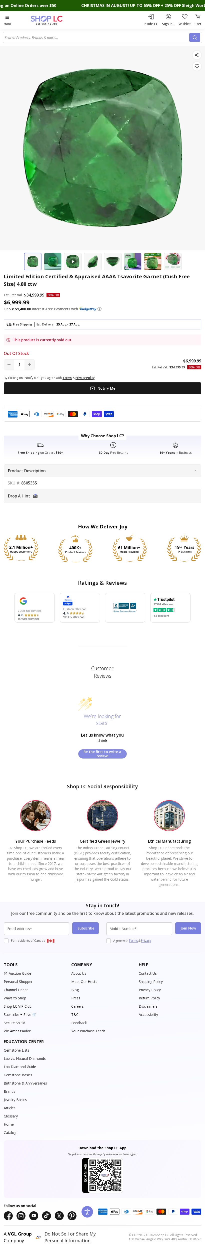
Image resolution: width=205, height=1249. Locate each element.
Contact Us (148, 973)
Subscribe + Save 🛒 (20, 1014)
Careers (77, 1006)
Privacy (146, 940)
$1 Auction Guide (17, 973)
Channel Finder (16, 989)
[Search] (194, 37)
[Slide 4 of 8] (93, 261)
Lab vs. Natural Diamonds (25, 1058)
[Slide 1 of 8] (33, 261)
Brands (9, 1091)
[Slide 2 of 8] (53, 261)
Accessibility (148, 1014)
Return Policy (149, 998)
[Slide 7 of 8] (153, 261)
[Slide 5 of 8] (113, 261)
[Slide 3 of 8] (73, 261)
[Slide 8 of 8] (173, 261)
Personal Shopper (18, 981)
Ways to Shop (15, 998)
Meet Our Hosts (84, 981)
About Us (78, 973)
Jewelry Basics (15, 1099)
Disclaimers (148, 1006)
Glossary (11, 1116)
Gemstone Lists (16, 1050)
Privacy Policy (150, 989)
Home (9, 1124)
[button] (100, 309)
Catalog (10, 1132)
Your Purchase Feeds (88, 1031)
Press (75, 998)
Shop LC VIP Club (18, 1006)
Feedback (79, 1022)
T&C (74, 1014)
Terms (133, 940)
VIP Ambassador (17, 1031)
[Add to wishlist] (196, 66)
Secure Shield (14, 1022)
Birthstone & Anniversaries (25, 1083)
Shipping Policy (151, 981)
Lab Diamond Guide (20, 1066)
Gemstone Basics (18, 1075)
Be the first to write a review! (102, 754)
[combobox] (97, 37)
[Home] (52, 20)
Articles (10, 1107)
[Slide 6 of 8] (133, 261)
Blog (75, 989)
